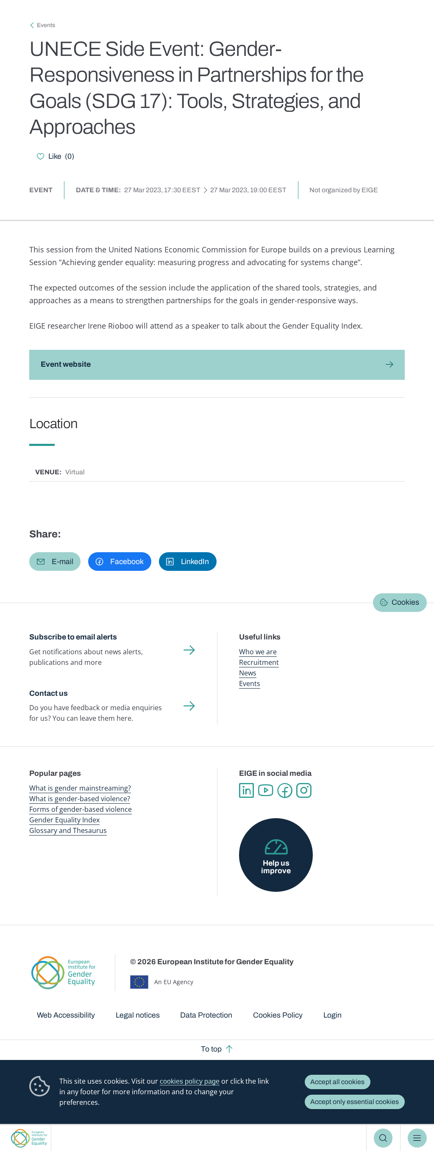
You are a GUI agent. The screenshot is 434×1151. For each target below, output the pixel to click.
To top (211, 1049)
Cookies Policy (278, 1015)
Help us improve (276, 867)
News (247, 673)
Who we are (258, 651)
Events (46, 25)
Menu (417, 1138)
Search (383, 1138)
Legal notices (138, 1015)
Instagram (303, 790)
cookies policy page (190, 1081)
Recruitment (259, 662)
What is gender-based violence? (79, 798)
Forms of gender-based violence (80, 809)
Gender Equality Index (64, 820)
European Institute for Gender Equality (29, 1138)
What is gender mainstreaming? (80, 788)
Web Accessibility (66, 1015)
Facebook (284, 790)
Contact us (48, 693)
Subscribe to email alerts (73, 637)
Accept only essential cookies (354, 1101)
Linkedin (246, 790)
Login (332, 1015)
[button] (55, 561)
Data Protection (206, 1015)
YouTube (265, 790)
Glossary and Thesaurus (68, 830)
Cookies (405, 602)
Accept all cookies (337, 1081)
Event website (66, 364)
